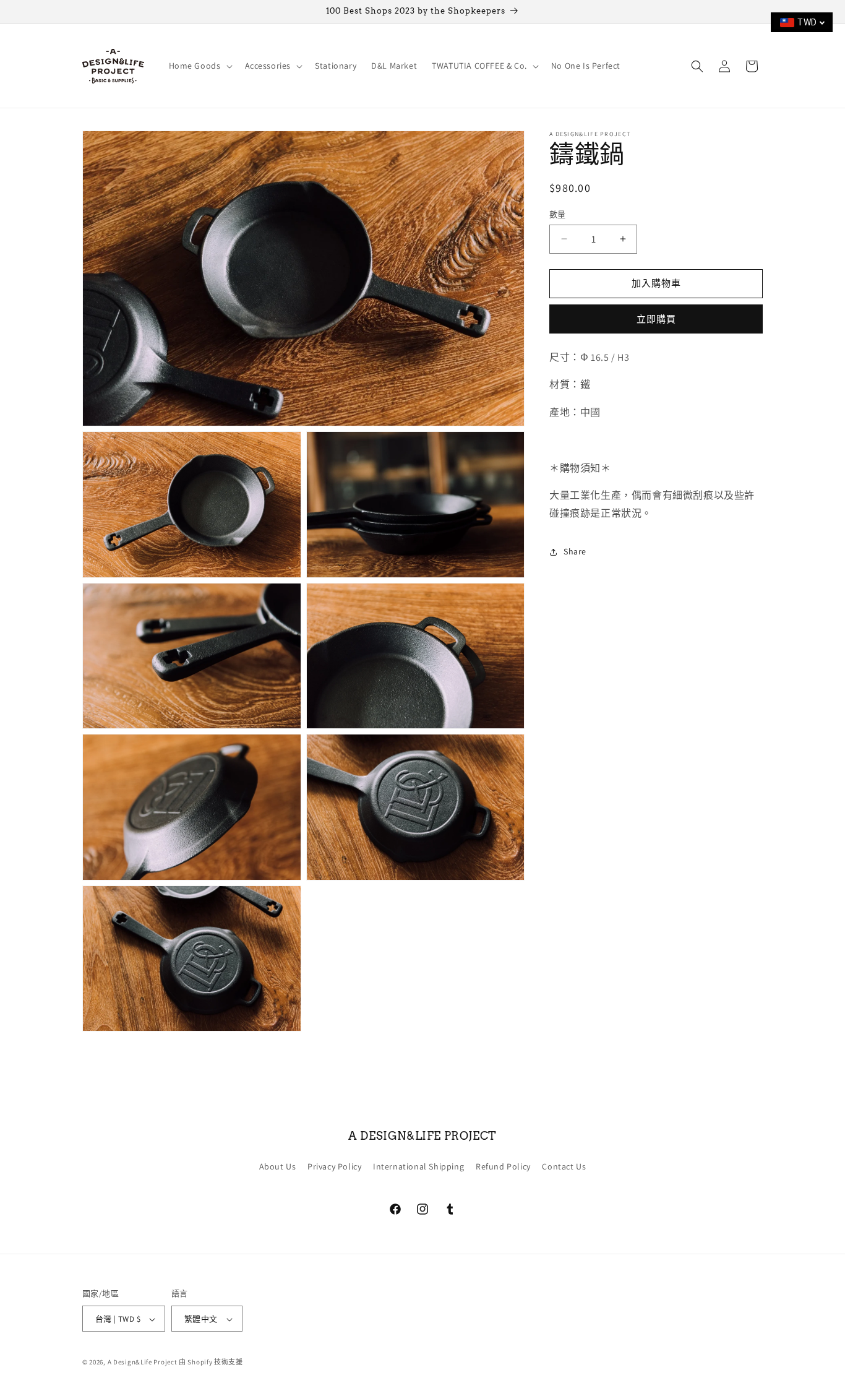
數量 (557, 214)
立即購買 (656, 319)
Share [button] (575, 551)
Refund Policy (503, 1165)
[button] (199, 66)
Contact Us (564, 1165)
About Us (277, 1165)
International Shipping (418, 1165)
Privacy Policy (334, 1165)
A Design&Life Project (143, 1362)
